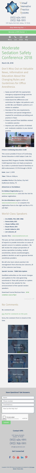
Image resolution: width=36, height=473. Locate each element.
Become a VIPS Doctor (17, 32)
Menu (10, 40)
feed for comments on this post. (15, 314)
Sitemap (14, 468)
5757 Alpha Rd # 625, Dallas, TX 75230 (18, 23)
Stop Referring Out (17, 28)
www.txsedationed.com (10, 194)
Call (15, 40)
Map (26, 40)
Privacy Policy (20, 468)
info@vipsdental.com (18, 447)
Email (21, 40)
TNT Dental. (31, 467)
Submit (6, 422)
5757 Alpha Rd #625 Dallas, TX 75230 (18, 436)
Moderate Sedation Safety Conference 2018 (17, 52)
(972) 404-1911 (18, 17)
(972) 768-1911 (18, 20)
